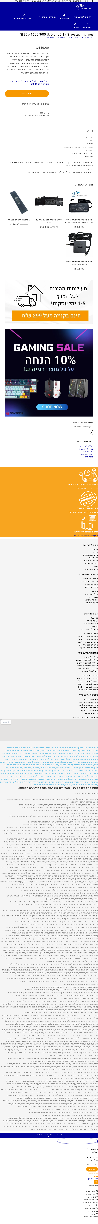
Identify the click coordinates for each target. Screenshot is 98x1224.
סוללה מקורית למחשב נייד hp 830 (49, 221)
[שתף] (92, 1173)
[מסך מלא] (95, 1173)
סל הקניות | (66, 1)
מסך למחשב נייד (86, 452)
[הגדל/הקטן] (97, 1173)
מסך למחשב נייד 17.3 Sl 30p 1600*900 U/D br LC (63, 38)
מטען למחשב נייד (86, 449)
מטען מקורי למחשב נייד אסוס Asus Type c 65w (79, 263)
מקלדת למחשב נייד (85, 454)
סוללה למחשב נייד (85, 446)
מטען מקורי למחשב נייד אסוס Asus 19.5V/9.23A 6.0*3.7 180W (79, 221)
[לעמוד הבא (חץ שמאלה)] (95, 1176)
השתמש (92, 1169)
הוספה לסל (26, 94)
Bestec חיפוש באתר (32, 116)
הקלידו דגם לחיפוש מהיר (83, 423)
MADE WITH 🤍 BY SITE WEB (49, 1136)
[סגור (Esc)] (90, 1173)
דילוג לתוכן (93, 1179)
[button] (49, 766)
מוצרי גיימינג (88, 457)
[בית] (92, 38)
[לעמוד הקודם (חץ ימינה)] (97, 1176)
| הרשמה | (76, 1)
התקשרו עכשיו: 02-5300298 (86, 536)
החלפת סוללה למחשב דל (19, 220)
